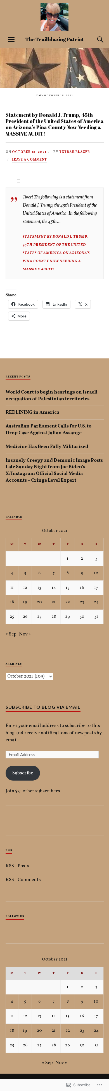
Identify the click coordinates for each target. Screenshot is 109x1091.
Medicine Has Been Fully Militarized (47, 446)
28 (53, 617)
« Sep (11, 634)
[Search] (95, 39)
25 (12, 617)
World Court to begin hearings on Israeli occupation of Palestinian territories (52, 395)
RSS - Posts (17, 866)
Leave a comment (29, 159)
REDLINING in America (32, 412)
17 (96, 588)
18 (12, 602)
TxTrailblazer (74, 152)
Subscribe (22, 773)
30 (82, 617)
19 (25, 602)
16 (82, 588)
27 (39, 617)
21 (54, 602)
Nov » (25, 634)
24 (96, 602)
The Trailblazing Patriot (54, 39)
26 (25, 617)
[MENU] (11, 39)
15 (67, 588)
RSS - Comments (23, 880)
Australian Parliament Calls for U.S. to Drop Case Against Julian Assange (48, 429)
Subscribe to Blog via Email (43, 707)
